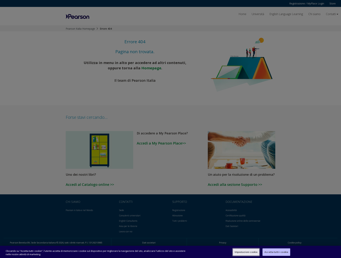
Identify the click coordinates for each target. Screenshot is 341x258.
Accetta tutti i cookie (276, 252)
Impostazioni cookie (246, 252)
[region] (170, 252)
